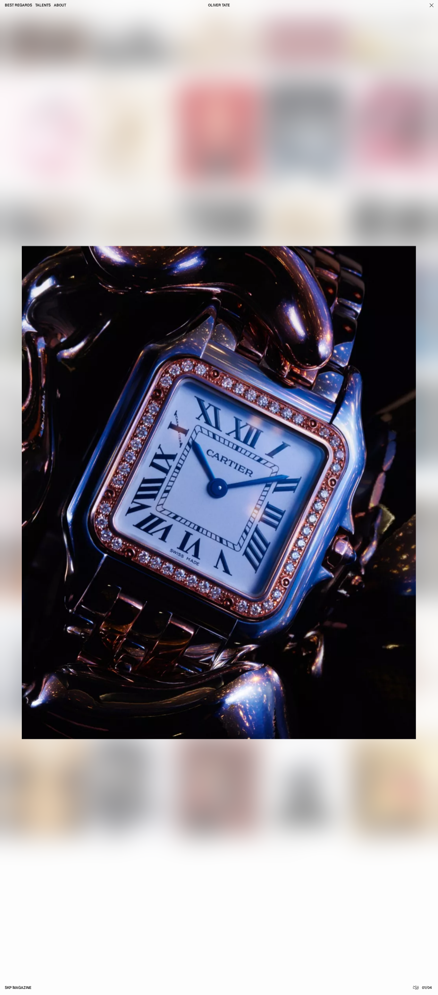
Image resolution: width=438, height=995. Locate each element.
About (60, 5)
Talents (43, 5)
